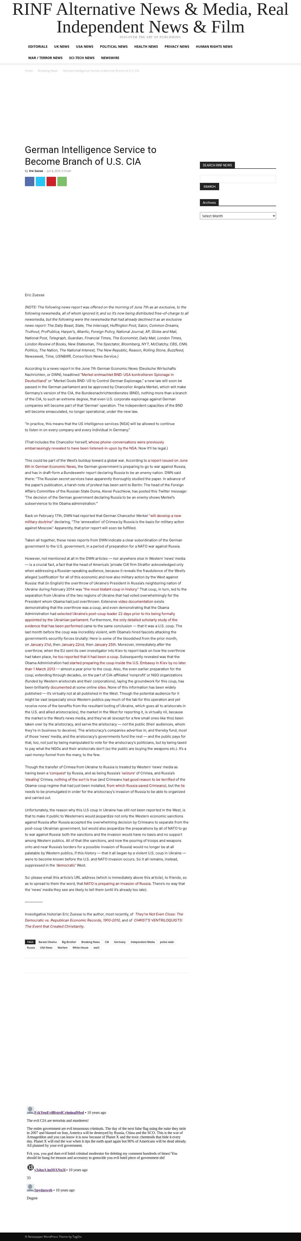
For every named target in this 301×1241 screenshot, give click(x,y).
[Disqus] (107, 1041)
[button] (270, 47)
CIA (107, 942)
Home (29, 71)
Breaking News (48, 71)
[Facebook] (29, 181)
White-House (80, 947)
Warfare (62, 947)
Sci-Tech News (82, 57)
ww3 (96, 947)
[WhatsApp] (62, 181)
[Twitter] (40, 181)
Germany (120, 942)
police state (167, 942)
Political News (114, 46)
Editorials (38, 46)
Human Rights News (214, 46)
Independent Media (143, 942)
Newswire (110, 57)
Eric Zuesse (36, 171)
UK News (61, 46)
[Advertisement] (150, 109)
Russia (31, 947)
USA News (84, 46)
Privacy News (177, 46)
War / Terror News (45, 57)
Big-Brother (69, 942)
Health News (146, 46)
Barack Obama (48, 942)
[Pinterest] (51, 181)
